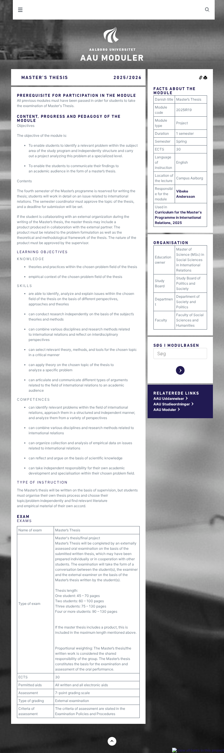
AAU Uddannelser (170, 398)
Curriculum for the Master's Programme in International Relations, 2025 (178, 217)
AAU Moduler (167, 409)
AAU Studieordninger (173, 404)
